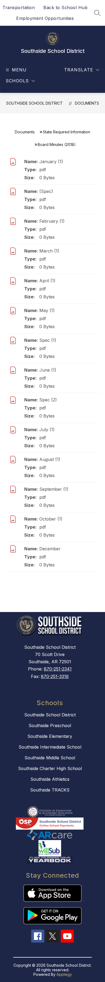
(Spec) (46, 191)
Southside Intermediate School (50, 747)
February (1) (52, 221)
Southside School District (34, 103)
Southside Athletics (49, 779)
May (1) (47, 310)
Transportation (18, 7)
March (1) (49, 251)
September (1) (53, 489)
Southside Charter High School (50, 768)
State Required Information (66, 132)
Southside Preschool (50, 725)
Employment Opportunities (45, 18)
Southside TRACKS (49, 790)
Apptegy (64, 974)
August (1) (49, 459)
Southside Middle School (49, 757)
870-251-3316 (55, 676)
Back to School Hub (65, 7)
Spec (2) (48, 399)
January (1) (51, 161)
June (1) (47, 370)
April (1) (47, 280)
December (50, 548)
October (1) (50, 519)
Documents (87, 103)
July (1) (47, 429)
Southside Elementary (49, 736)
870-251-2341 (58, 669)
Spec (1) (47, 340)
